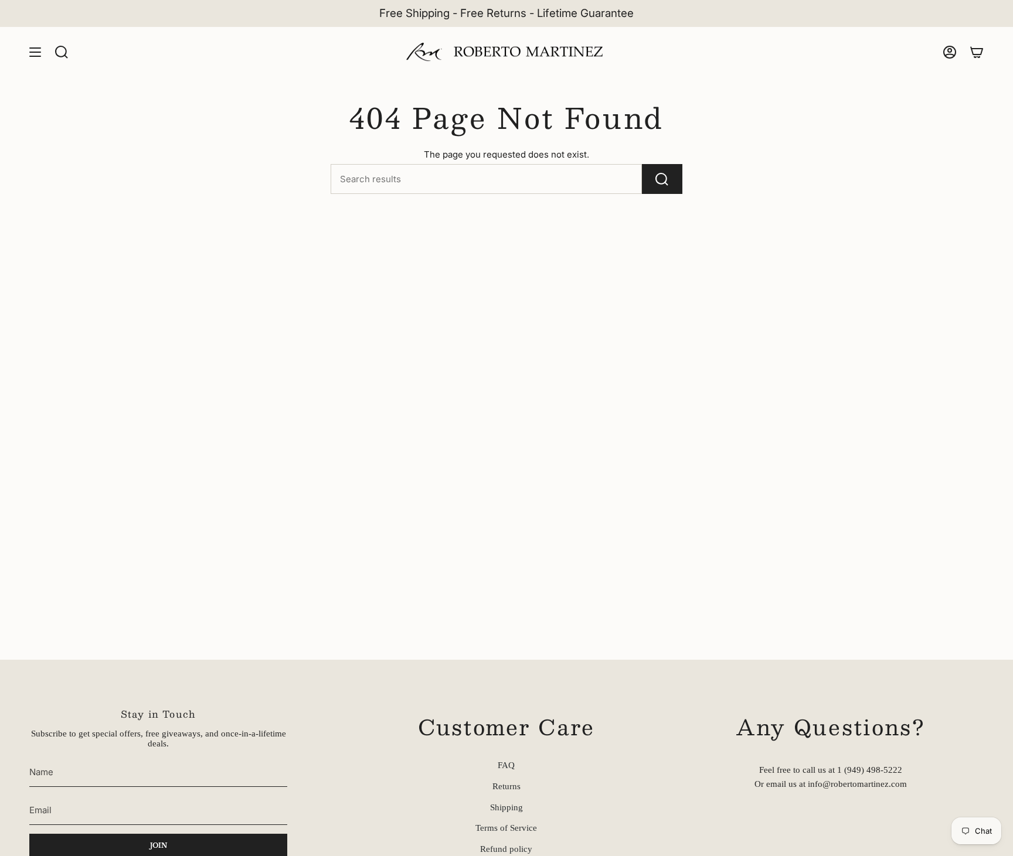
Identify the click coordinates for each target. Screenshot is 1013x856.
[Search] (662, 179)
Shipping (506, 807)
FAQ (506, 765)
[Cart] (976, 52)
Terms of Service (506, 828)
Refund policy (506, 849)
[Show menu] (35, 52)
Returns (506, 786)
